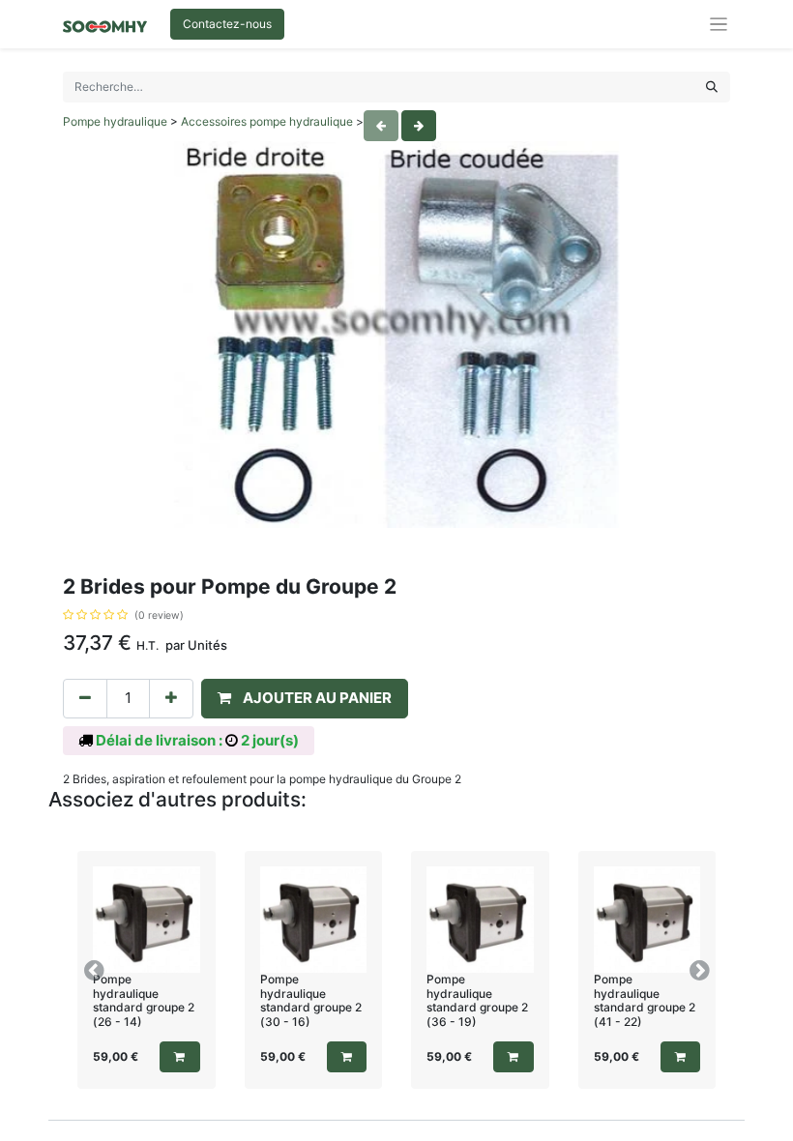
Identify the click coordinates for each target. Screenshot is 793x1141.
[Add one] (171, 698)
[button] (304, 698)
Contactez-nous (227, 23)
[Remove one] (85, 698)
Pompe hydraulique (115, 121)
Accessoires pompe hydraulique (267, 121)
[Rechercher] (711, 87)
